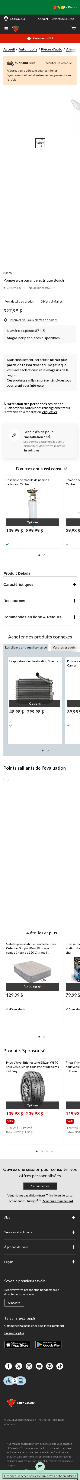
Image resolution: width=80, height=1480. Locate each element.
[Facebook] (8, 1366)
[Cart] (74, 28)
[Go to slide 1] (40, 143)
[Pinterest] (49, 1366)
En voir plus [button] (31, 450)
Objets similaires (52, 301)
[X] (18, 1366)
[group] (25, 1120)
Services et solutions (18, 1232)
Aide (7, 1217)
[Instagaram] (29, 1366)
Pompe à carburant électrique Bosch (33, 280)
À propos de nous (16, 1247)
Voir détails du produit (20, 301)
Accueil (9, 49)
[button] (32, 522)
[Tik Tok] (59, 1366)
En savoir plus (14, 1333)
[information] (48, 437)
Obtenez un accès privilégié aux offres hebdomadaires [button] (40, 1476)
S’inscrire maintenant (57, 1201)
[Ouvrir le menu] (6, 29)
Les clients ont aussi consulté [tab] (26, 647)
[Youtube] (39, 1366)
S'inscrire (14, 1303)
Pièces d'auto (51, 49)
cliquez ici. (49, 412)
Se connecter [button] (40, 1186)
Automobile (28, 49)
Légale (8, 1261)
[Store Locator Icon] (6, 19)
